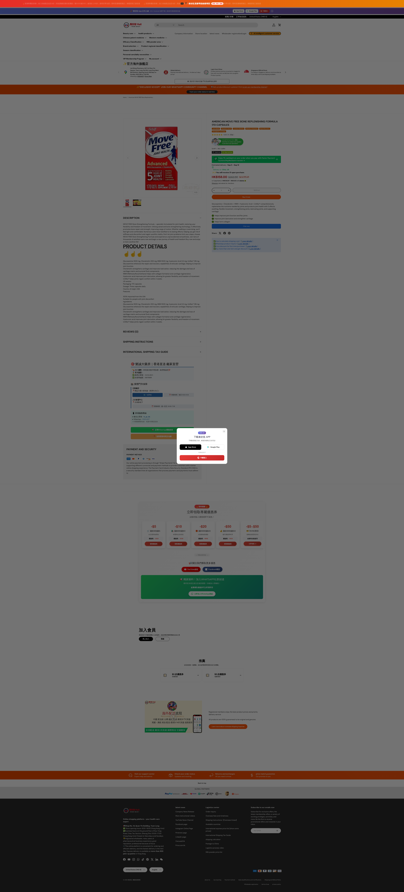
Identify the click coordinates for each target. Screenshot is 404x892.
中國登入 (203, 458)
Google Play (215, 447)
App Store (192, 447)
